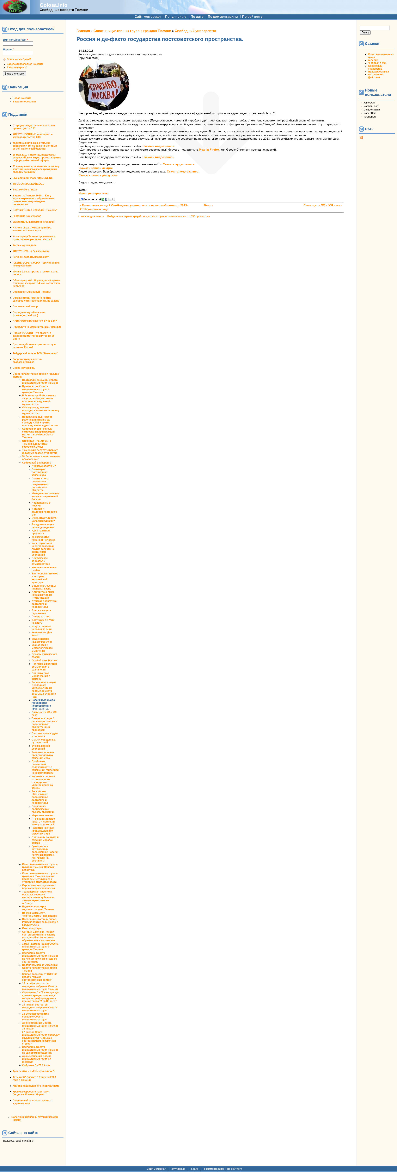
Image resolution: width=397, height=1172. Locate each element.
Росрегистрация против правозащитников (27, 361)
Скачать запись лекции (96, 168)
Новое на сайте (22, 98)
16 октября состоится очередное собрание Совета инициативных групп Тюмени (40, 986)
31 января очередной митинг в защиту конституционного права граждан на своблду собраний (36, 169)
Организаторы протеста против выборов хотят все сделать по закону (36, 299)
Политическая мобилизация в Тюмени (41, 676)
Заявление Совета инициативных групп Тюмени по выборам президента (40, 1050)
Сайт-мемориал (148, 16)
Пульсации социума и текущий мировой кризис (45, 840)
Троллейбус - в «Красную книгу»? (33, 1071)
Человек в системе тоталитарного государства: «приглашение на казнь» (43, 782)
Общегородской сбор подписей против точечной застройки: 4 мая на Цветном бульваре (36, 283)
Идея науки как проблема (41, 532)
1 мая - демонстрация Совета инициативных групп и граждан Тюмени (40, 946)
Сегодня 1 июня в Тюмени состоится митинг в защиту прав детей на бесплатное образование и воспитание (38, 936)
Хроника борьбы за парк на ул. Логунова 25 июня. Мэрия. (31, 1093)
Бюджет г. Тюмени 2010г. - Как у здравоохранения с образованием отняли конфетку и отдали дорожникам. (34, 200)
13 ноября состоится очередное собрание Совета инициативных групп (39, 1007)
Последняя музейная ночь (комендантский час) (29, 314)
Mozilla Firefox (209, 149)
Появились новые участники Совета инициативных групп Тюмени (39, 968)
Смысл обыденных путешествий (44, 741)
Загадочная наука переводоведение (43, 526)
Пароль (8, 49)
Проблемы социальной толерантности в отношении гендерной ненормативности (45, 767)
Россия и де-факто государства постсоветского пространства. (43, 704)
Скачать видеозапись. (158, 146)
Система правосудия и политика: (45, 735)
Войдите (112, 216)
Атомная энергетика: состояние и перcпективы (44, 604)
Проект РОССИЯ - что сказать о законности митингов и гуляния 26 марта (34, 336)
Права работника (378, 71)
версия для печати (92, 216)
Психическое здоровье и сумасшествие (41, 561)
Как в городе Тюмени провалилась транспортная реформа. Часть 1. (34, 238)
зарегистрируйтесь (135, 216)
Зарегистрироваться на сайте (25, 64)
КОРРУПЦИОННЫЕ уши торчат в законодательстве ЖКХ (33, 136)
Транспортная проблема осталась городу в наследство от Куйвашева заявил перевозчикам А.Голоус (38, 897)
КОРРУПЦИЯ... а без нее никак (31, 251)
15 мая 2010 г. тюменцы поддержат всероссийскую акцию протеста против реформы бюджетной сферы (37, 157)
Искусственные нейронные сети (41, 628)
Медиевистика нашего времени (42, 640)
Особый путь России (44, 660)
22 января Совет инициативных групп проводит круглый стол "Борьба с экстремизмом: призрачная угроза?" (41, 1038)
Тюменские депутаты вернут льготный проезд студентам (40, 451)
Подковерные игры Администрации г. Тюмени (38, 908)
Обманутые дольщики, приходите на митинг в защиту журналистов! (40, 410)
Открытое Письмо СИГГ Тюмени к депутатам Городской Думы (36, 444)
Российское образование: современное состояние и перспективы (40, 797)
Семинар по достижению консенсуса (39, 472)
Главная (83, 31)
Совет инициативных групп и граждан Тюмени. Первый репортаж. (39, 867)
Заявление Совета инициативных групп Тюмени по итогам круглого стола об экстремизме (40, 957)
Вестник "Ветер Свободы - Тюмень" (35, 210)
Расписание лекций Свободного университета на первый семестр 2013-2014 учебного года (44, 689)
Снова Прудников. (24, 367)
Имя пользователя (15, 39)
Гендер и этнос (41, 616)
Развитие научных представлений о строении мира (43, 755)
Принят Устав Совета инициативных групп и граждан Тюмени (35, 389)
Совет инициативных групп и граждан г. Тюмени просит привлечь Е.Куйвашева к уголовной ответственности (39, 877)
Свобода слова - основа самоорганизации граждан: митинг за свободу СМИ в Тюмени (38, 433)
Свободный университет (37, 462)
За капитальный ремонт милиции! (33, 221)
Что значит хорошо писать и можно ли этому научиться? (43, 821)
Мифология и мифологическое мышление (42, 648)
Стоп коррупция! (32, 928)
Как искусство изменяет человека (43, 538)
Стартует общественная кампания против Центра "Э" (34, 127)
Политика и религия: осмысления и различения (44, 666)
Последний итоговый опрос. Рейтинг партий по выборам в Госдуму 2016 (40, 922)
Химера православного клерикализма (36, 1085)
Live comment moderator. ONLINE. (33, 178)
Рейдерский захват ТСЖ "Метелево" (35, 353)
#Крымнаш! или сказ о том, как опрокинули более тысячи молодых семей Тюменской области (35, 145)
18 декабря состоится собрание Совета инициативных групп (35, 1016)
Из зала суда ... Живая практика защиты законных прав (32, 229)
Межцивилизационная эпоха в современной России (45, 496)
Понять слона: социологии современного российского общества (40, 484)
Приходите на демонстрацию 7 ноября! (37, 327)
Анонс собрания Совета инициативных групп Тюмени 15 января (40, 1025)
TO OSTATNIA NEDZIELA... (28, 183)
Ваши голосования (24, 101)
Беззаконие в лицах (25, 189)
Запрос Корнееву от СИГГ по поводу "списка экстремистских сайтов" (39, 977)
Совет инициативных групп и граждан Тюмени (132, 31)
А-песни (373, 60)
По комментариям (223, 16)
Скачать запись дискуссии (98, 175)
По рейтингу (252, 16)
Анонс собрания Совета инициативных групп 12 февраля (36, 1059)
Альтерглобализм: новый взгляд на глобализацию (43, 595)
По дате (197, 16)
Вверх (208, 205)
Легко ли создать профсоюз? (31, 257)
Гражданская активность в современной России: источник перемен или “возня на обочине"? (45, 853)
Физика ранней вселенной (41, 747)
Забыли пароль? (17, 67)
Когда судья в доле (25, 245)
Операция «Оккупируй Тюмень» (32, 291)
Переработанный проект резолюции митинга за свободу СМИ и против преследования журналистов (40, 421)
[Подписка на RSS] (361, 138)
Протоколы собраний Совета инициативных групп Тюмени (40, 381)
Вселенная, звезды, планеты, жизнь (44, 587)
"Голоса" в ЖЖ (377, 63)
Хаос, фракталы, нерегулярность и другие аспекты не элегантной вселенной (43, 549)
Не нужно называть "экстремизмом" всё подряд (39, 914)
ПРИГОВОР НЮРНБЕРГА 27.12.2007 (35, 321)
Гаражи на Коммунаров (27, 216)
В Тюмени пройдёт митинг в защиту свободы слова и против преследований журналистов (39, 400)
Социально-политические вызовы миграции (43, 809)
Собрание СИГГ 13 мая (36, 1065)
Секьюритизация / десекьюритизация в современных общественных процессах (44, 724)
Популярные (175, 16)
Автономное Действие (375, 76)
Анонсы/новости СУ (44, 466)
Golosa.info (53, 5)
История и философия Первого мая (44, 512)
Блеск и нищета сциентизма (41, 612)
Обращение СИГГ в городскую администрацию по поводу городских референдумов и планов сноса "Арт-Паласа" (40, 997)
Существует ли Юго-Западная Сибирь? (44, 519)
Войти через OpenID (19, 59)
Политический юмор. (25, 306)
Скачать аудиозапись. (179, 164)
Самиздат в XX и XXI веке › (323, 205)
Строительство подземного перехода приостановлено (39, 887)
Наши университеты (94, 193)
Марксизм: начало (43, 815)
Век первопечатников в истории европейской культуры (45, 578)
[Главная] (15, 12)
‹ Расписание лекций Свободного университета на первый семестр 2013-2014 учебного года (134, 207)
